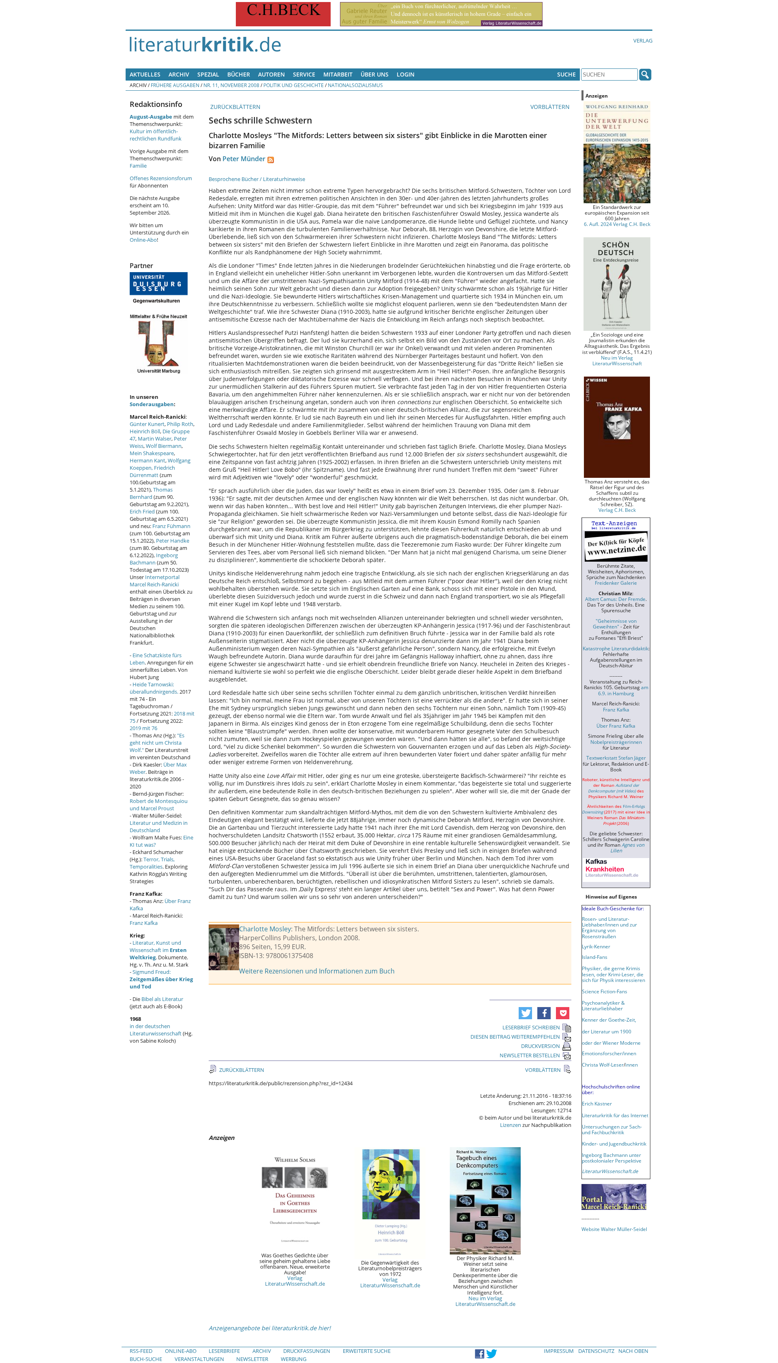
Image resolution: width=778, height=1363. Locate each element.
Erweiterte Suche (367, 1350)
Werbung (293, 1359)
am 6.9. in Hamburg (623, 690)
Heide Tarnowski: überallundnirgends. (154, 688)
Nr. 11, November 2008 (231, 85)
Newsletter (252, 1359)
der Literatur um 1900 (606, 1031)
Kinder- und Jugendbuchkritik (614, 1143)
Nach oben (633, 1350)
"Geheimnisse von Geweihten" (615, 624)
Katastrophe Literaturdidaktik (615, 648)
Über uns (375, 74)
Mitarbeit (338, 74)
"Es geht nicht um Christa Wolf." (157, 743)
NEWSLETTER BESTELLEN (530, 1055)
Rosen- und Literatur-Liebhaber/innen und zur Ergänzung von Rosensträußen (609, 927)
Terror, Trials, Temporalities (152, 863)
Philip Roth (180, 424)
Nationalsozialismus (355, 85)
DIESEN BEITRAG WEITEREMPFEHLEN (515, 1036)
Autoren (271, 74)
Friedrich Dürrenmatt (152, 471)
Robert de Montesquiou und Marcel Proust (159, 804)
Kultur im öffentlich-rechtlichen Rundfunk (156, 135)
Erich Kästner (597, 1103)
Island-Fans (594, 957)
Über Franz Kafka (615, 725)
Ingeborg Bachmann (154, 559)
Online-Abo (143, 239)
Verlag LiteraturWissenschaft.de (295, 1280)
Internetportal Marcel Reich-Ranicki (155, 580)
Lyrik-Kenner (596, 946)
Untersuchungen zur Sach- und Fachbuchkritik (612, 1129)
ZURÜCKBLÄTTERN (235, 107)
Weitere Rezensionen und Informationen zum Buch (317, 971)
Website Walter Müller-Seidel (614, 1229)
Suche (566, 74)
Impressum (559, 1350)
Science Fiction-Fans (604, 991)
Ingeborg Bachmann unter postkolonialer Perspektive (611, 1158)
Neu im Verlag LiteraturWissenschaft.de (485, 1301)
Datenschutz (596, 1350)
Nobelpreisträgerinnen (616, 742)
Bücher (238, 74)
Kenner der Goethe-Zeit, (609, 1019)
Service (304, 74)
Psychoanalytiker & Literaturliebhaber (603, 1005)
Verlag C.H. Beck (617, 510)
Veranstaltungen (199, 1359)
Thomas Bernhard (151, 493)
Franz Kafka (144, 922)
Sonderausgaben (152, 404)
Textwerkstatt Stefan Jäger (616, 757)
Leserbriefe (224, 1350)
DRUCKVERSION (540, 1046)
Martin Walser (154, 438)
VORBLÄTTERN (550, 107)
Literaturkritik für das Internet (615, 1115)
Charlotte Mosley (265, 928)
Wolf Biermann (164, 445)
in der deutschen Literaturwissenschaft (156, 1029)
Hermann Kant (147, 460)
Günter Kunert (147, 424)
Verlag (642, 40)
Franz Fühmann (171, 526)
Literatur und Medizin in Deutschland (159, 826)
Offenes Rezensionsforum (161, 178)
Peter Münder (243, 158)
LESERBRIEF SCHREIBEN (531, 1027)
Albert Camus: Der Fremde (615, 599)
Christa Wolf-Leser (603, 1064)
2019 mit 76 (143, 728)
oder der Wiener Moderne (611, 1042)
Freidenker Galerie (616, 582)
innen (631, 1064)
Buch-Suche (146, 1359)
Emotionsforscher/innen (609, 1053)
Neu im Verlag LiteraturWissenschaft (617, 360)
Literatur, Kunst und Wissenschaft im (158, 950)
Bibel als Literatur (162, 999)
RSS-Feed (141, 1350)
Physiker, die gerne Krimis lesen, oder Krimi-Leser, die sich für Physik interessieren (613, 974)
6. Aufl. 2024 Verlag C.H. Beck (617, 224)
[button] (525, 1013)
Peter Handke (172, 540)
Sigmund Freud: (161, 979)
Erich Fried (142, 511)
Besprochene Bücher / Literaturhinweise (257, 179)
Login (406, 74)
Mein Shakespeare (152, 453)
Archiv (179, 74)
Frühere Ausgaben (175, 85)
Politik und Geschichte (293, 85)
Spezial (208, 74)
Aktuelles (145, 74)
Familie (138, 165)
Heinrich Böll (145, 431)
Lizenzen (510, 1125)
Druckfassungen (306, 1350)
